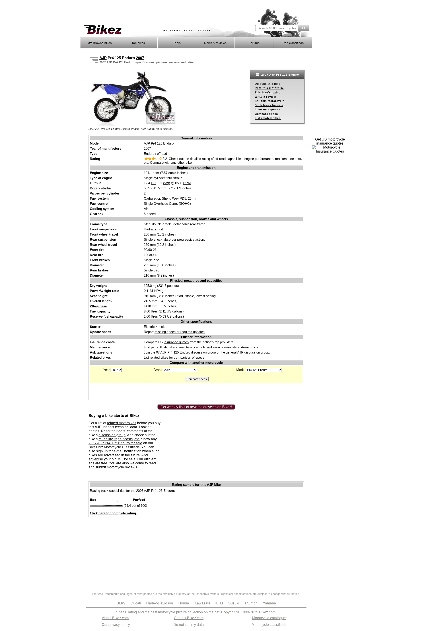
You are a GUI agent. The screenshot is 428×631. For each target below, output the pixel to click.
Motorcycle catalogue (269, 618)
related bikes (159, 357)
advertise (95, 459)
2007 (140, 58)
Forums (254, 43)
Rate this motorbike (269, 88)
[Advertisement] (161, 13)
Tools (177, 43)
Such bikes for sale (269, 105)
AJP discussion (248, 352)
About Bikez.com (115, 618)
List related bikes (268, 118)
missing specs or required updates (179, 332)
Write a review (265, 96)
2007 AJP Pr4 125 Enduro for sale (115, 443)
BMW (121, 603)
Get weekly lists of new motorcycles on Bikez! (196, 407)
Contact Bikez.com (189, 618)
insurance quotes (176, 342)
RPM (187, 183)
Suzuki (233, 603)
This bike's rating (267, 92)
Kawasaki (202, 603)
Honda (183, 603)
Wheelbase (98, 306)
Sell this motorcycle (269, 101)
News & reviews (215, 43)
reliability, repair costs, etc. (119, 439)
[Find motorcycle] (303, 28)
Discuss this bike (267, 83)
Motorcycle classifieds (269, 625)
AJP (103, 58)
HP (153, 183)
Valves (95, 193)
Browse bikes (102, 43)
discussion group (112, 435)
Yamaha (269, 603)
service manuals (225, 347)
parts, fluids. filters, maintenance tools (178, 347)
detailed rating (200, 159)
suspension (108, 229)
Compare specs (266, 114)
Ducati (136, 603)
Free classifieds (293, 43)
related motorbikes (121, 423)
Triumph (251, 603)
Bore (93, 188)
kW (165, 183)
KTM (219, 603)
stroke (106, 188)
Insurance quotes (267, 109)
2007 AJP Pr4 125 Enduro (279, 74)
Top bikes (138, 43)
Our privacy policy (116, 625)
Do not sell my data (188, 625)
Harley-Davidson (159, 603)
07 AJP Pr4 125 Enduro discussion (181, 352)
